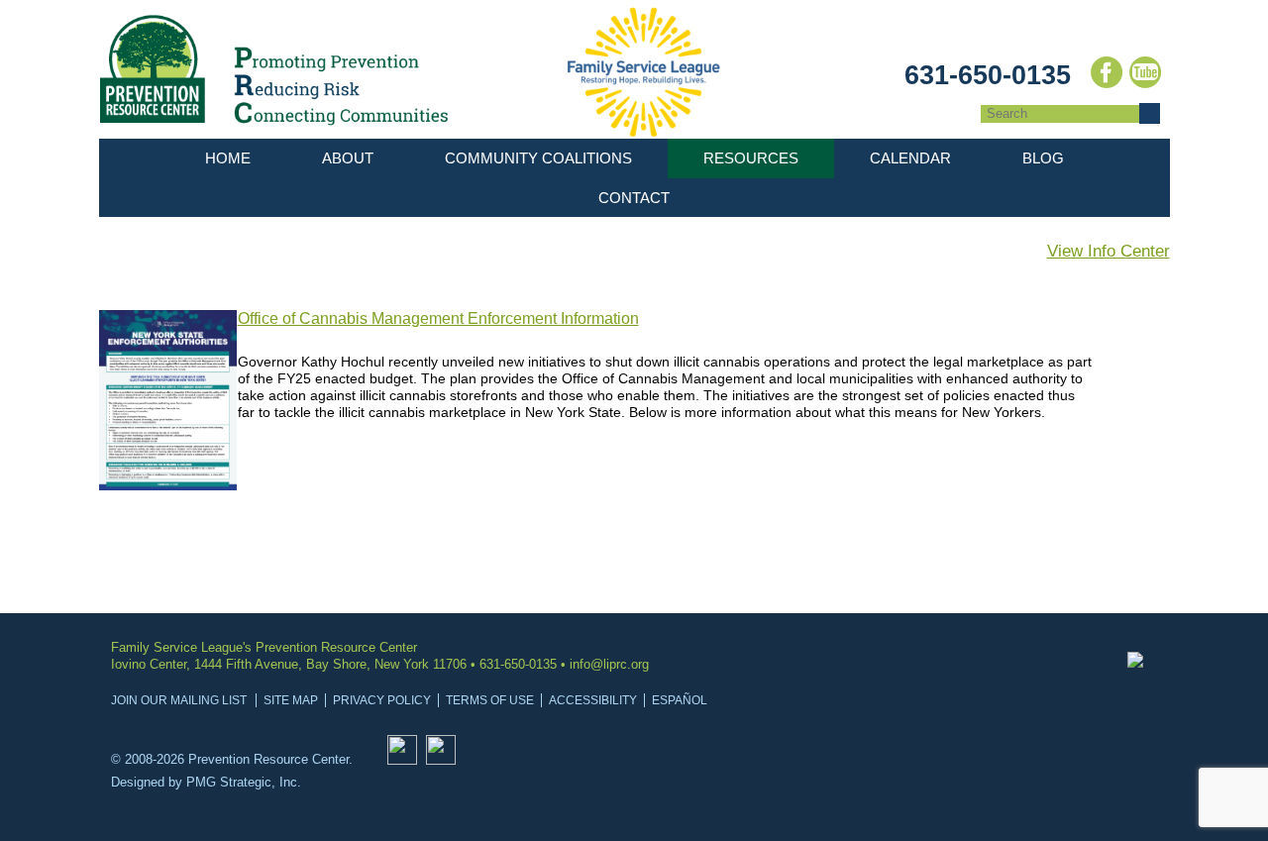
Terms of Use (490, 700)
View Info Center (1108, 251)
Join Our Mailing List (179, 700)
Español (679, 700)
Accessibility (593, 700)
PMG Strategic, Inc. (243, 782)
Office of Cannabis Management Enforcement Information (438, 318)
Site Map (291, 700)
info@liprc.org (609, 664)
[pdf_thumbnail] (168, 484)
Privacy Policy (382, 700)
